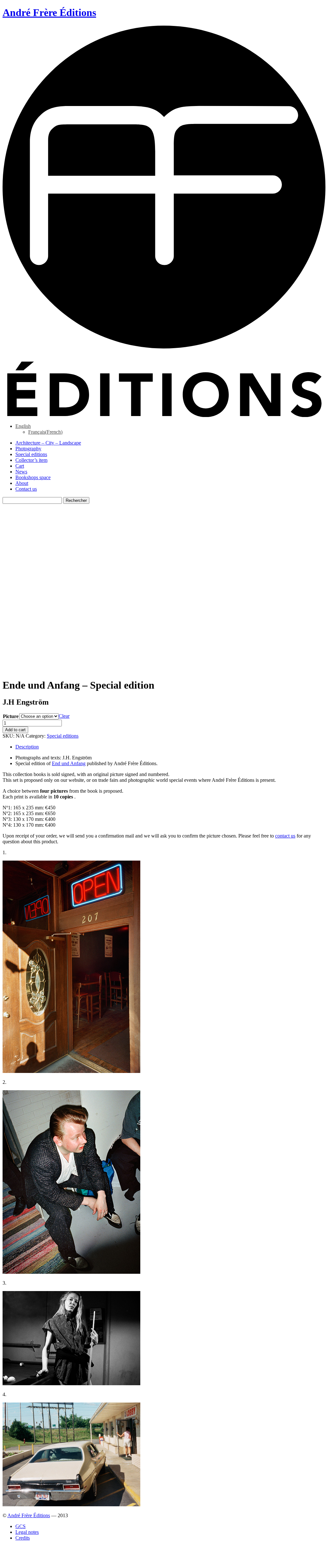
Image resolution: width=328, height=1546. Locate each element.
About (21, 483)
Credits (22, 1538)
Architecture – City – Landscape (48, 443)
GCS (20, 1526)
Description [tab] (27, 746)
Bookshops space (33, 477)
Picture (11, 716)
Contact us (26, 489)
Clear (64, 716)
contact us (285, 835)
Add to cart (15, 729)
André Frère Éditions (28, 1515)
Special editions (31, 454)
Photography (28, 448)
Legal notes (27, 1532)
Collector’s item (31, 460)
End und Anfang (69, 763)
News (21, 471)
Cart (19, 466)
